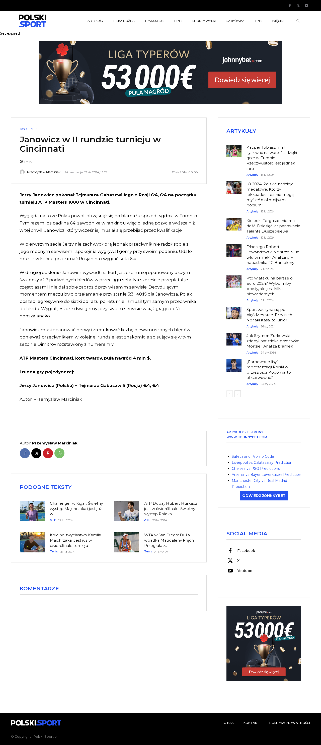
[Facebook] (289, 5)
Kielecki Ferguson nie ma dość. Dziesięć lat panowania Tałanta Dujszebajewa (273, 226)
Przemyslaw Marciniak (43, 172)
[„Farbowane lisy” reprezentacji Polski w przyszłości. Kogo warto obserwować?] (234, 363)
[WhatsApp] (59, 453)
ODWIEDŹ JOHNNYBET (264, 495)
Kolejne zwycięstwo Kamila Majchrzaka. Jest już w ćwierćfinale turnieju (75, 540)
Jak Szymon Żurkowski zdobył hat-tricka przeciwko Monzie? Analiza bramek (273, 341)
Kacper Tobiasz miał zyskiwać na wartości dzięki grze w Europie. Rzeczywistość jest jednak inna (272, 158)
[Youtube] (306, 5)
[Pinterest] (48, 453)
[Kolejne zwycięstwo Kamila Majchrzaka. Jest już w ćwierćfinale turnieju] (32, 542)
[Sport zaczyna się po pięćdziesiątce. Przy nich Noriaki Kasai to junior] (234, 310)
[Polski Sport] (44, 21)
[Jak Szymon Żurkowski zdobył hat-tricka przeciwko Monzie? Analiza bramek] (234, 336)
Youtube (244, 570)
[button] (298, 21)
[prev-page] (229, 393)
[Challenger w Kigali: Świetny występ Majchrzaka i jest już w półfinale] (32, 511)
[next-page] (237, 393)
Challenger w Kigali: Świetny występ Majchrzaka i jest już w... (76, 508)
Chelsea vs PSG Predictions (256, 468)
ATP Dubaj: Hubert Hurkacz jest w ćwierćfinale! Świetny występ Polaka (170, 508)
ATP (34, 128)
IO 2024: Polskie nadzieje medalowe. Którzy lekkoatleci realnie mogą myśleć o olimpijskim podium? (270, 194)
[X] (298, 5)
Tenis (23, 128)
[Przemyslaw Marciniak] (23, 172)
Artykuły (252, 175)
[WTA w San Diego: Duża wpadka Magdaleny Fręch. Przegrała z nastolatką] (126, 542)
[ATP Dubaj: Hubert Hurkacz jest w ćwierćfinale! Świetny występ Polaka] (126, 511)
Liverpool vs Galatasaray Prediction (262, 462)
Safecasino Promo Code (253, 456)
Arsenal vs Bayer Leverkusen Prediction (266, 474)
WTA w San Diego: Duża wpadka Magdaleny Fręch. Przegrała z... (169, 540)
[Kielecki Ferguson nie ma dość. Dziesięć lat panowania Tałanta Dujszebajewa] (234, 221)
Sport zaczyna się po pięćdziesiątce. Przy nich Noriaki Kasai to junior (269, 314)
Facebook (246, 550)
